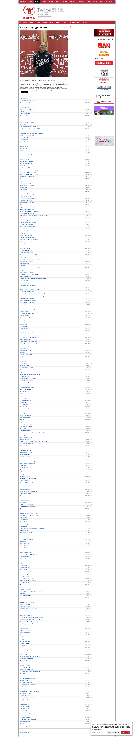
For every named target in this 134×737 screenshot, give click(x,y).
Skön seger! (23, 558)
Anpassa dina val (96, 732)
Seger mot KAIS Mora (25, 489)
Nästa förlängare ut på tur (26, 235)
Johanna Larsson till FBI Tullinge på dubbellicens (31, 335)
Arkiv (101, 2)
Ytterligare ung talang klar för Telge (28, 198)
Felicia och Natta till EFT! (25, 589)
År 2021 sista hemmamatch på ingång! (29, 170)
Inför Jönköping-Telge (25, 706)
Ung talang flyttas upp (25, 181)
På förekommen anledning (26, 539)
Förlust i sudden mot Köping (26, 584)
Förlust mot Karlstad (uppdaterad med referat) (31, 656)
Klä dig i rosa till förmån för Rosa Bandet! (29, 691)
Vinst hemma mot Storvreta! (26, 161)
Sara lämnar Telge (24, 708)
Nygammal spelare (24, 263)
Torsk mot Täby (23, 411)
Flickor (58, 2)
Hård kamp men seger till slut (27, 485)
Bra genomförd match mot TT (27, 615)
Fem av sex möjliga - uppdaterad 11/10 (29, 491)
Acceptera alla (125, 732)
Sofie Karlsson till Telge (25, 350)
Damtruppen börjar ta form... (27, 317)
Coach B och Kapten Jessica (26, 252)
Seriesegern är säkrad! (25, 105)
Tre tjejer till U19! (24, 508)
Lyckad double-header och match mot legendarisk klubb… (33, 294)
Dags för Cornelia (24, 404)
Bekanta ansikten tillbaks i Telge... (28, 309)
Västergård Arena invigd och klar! (28, 608)
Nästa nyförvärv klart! (25, 248)
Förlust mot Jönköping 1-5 (26, 667)
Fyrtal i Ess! (22, 637)
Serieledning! (23, 178)
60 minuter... (23, 370)
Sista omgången (24, 322)
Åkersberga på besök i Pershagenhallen (29, 621)
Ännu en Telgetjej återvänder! (27, 202)
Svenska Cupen (24, 189)
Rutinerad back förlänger (26, 183)
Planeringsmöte (24, 320)
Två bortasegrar (24, 465)
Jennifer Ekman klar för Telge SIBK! (28, 131)
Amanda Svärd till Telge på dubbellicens (29, 343)
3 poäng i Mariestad (24, 576)
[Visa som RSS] (70, 27)
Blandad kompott (24, 324)
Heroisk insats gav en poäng (27, 697)
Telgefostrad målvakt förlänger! (27, 194)
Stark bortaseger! (24, 715)
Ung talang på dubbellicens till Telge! (28, 257)
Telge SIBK (23, 2)
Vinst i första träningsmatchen (27, 443)
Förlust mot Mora (24, 328)
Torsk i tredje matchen (25, 430)
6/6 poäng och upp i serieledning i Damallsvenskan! (32, 259)
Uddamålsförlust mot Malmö (26, 359)
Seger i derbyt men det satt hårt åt (28, 580)
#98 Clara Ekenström (25, 393)
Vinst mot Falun (23, 654)
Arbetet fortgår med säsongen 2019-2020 (29, 289)
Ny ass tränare (23, 645)
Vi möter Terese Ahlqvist (25, 383)
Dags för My (23, 396)
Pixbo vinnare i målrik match (26, 658)
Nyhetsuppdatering (24, 550)
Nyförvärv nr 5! (23, 526)
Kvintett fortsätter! (24, 643)
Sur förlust (22, 352)
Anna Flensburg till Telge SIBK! (27, 135)
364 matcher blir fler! (25, 641)
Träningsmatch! (23, 517)
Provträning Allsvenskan (26, 115)
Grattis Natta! (23, 702)
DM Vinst (22, 111)
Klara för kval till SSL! (25, 157)
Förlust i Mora (23, 361)
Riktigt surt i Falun (24, 680)
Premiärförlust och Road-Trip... (27, 298)
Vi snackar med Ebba (25, 385)
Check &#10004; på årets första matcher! (29, 168)
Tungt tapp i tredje (24, 376)
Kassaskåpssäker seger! (26, 469)
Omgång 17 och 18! (24, 159)
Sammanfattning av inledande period (29, 515)
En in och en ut (23, 634)
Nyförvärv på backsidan (25, 450)
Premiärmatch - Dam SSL (26, 721)
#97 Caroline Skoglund (25, 389)
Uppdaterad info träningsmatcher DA (28, 504)
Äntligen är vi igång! (24, 280)
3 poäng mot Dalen (24, 474)
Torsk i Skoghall (23, 565)
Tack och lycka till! (24, 137)
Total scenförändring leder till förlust (28, 554)
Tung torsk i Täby (24, 660)
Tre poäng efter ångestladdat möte (28, 337)
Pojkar (51, 2)
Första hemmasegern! (25, 346)
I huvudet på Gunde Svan (26, 500)
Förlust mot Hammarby (25, 467)
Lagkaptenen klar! (24, 535)
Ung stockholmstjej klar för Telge (27, 191)
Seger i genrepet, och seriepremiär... (28, 300)
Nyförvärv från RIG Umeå (26, 452)
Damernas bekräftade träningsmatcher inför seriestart (33, 278)
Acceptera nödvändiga (113, 732)
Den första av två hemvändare (27, 246)
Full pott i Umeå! (23, 472)
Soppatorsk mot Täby (25, 604)
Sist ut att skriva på (24, 187)
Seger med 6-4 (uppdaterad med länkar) (29, 372)
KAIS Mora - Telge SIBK (25, 476)
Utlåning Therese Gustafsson (27, 213)
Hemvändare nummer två (26, 244)
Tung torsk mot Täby (25, 689)
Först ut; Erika (23, 428)
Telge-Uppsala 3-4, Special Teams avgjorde (30, 671)
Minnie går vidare (24, 548)
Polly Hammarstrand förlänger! (27, 226)
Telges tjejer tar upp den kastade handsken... (30, 723)
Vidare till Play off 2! (24, 148)
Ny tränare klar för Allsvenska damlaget (29, 211)
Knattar (65, 2)
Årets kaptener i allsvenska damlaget (29, 274)
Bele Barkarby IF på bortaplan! (27, 176)
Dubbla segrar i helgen (25, 493)
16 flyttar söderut (24, 628)
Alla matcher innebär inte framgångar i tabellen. (31, 267)
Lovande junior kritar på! (26, 200)
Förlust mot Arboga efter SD (26, 578)
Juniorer (44, 2)
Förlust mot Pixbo (24, 363)
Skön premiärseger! (24, 502)
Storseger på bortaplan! (25, 339)
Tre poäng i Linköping (25, 582)
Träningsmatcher (24, 446)
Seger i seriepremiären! (25, 276)
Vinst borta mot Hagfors (25, 595)
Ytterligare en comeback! (26, 532)
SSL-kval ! (22, 150)
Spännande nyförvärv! (25, 456)
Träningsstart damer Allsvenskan (28, 285)
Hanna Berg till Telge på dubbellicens (28, 341)
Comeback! (22, 537)
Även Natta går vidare (25, 545)
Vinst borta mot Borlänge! (26, 163)
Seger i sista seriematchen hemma (28, 463)
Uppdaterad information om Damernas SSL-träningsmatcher (34, 441)
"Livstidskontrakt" (24, 118)
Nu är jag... (22, 330)
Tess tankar (23, 413)
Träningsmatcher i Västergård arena (28, 222)
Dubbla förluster (24, 348)
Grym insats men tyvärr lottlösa (27, 684)
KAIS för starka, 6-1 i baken (26, 663)
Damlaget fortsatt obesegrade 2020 (28, 254)
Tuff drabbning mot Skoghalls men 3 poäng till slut (31, 591)
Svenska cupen (23, 124)
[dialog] (111, 728)
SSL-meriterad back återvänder (27, 204)
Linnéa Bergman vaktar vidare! (27, 624)
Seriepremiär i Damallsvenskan (27, 122)
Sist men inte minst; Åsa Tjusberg (28, 378)
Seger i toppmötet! (24, 480)
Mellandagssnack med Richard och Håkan (30, 571)
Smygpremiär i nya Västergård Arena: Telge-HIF (31, 619)
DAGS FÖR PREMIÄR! (24, 600)
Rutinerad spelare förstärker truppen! (29, 174)
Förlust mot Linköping (25, 365)
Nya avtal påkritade (24, 439)
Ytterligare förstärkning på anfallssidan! (29, 239)
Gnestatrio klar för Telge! (26, 250)
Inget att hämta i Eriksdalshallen (27, 678)
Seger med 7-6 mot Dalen (26, 354)
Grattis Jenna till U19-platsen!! (27, 302)
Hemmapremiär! (24, 498)
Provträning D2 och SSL (25, 107)
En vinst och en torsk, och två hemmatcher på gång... (32, 296)
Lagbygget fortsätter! (25, 639)
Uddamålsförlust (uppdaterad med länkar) (30, 374)
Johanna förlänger (24, 543)
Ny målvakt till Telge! (25, 626)
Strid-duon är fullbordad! (26, 241)
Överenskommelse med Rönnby (27, 561)
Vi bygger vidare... (24, 311)
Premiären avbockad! (25, 717)
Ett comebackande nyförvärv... (27, 313)
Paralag (72, 2)
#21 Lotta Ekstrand (24, 391)
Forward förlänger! (24, 524)
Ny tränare (22, 647)
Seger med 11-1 (23, 495)
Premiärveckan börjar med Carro (28, 387)
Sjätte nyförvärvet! (24, 522)
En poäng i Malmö (24, 326)
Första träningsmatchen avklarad (28, 726)
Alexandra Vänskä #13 (25, 400)
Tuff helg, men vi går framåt (26, 333)
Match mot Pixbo (24, 687)
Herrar (30, 2)
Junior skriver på (24, 231)
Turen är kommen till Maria (26, 380)
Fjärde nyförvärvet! (24, 530)
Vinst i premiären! (24, 598)
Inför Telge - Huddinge (25, 713)
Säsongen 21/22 (24, 146)
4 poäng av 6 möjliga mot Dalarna (28, 478)
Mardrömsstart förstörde (26, 356)
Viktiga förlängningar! (25, 454)
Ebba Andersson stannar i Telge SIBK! (29, 126)
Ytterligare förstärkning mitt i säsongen (29, 172)
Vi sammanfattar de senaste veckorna (29, 511)
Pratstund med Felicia (25, 409)
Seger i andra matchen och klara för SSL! (29, 459)
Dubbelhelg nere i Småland (26, 272)
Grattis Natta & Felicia (25, 613)
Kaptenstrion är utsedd (25, 218)
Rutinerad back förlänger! (26, 196)
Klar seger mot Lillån (25, 567)
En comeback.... (23, 304)
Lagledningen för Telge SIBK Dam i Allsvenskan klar (32, 528)
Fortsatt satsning (24, 650)
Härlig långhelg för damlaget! (27, 700)
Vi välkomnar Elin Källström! (26, 367)
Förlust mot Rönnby (24, 652)
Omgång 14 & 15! (24, 165)
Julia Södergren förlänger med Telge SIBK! (30, 129)
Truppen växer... (24, 307)
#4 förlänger (23, 435)
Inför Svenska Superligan (26, 426)
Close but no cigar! (24, 695)
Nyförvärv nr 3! (23, 541)
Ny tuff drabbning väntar (26, 693)
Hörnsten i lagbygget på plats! (33, 27)
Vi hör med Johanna (24, 398)
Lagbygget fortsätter (25, 113)
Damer (36, 2)
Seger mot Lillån (24, 593)
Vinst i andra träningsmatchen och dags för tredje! (32, 432)
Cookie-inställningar (24, 732)
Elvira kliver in (23, 419)
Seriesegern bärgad (25, 556)
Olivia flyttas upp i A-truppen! (27, 220)
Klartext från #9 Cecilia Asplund (27, 406)
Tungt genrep (23, 402)
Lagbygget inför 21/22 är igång (27, 209)
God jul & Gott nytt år (25, 574)
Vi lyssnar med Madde (25, 417)
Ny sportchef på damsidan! (26, 228)
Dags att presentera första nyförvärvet (29, 207)
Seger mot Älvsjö (24, 611)
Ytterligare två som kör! (25, 632)
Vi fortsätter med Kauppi (26, 424)
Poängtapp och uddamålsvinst (27, 155)
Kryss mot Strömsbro (25, 606)
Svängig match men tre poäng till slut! (28, 682)
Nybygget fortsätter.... (25, 315)
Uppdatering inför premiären (27, 602)
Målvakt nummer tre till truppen (27, 185)
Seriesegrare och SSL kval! (26, 109)
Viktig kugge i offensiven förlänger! (28, 233)
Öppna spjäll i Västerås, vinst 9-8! (28, 587)
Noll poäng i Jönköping (25, 704)
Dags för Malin (23, 422)
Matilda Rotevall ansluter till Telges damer (30, 676)
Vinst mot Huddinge (24, 710)
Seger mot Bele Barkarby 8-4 (26, 482)
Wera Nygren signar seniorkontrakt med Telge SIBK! (32, 133)
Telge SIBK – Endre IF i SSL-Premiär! (28, 719)
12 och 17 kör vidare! (25, 630)
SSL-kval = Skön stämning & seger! (28, 461)
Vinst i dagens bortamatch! (26, 261)
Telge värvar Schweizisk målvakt (27, 100)
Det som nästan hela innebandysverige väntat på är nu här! (34, 215)
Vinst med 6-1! (23, 569)
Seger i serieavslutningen (26, 552)
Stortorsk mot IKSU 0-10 (25, 665)
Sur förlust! (22, 265)
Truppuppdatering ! (24, 283)
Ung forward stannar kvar (26, 437)
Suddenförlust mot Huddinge (27, 669)
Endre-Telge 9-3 (23, 673)
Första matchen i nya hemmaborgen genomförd (31, 617)
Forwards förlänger (24, 448)
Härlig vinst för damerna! (26, 270)
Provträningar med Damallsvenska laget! (29, 102)
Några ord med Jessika (25, 415)
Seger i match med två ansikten (27, 563)
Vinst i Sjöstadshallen (25, 487)
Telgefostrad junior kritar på (26, 224)
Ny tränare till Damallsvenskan (27, 291)
